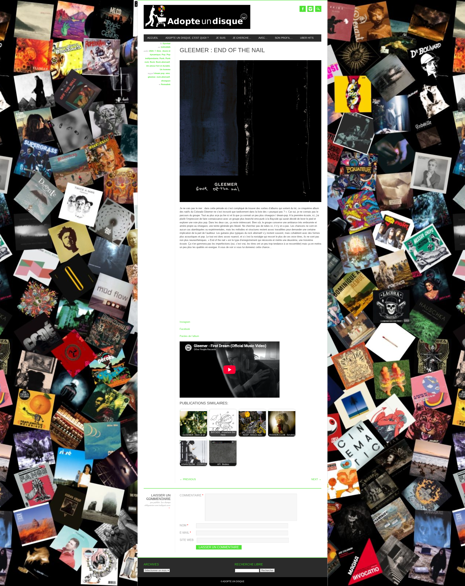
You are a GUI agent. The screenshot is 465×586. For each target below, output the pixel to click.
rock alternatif (163, 77)
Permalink (165, 84)
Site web (187, 539)
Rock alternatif (163, 62)
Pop (163, 54)
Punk (161, 58)
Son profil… (284, 37)
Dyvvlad (166, 43)
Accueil (152, 37)
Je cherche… (242, 37)
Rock (152, 62)
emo (168, 73)
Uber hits (307, 37)
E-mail (185, 532)
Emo (159, 51)
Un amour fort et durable (158, 66)
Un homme (165, 69)
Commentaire (191, 495)
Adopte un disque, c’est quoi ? (187, 37)
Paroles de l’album (189, 336)
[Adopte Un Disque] (197, 28)
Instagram (310, 9)
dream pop (159, 73)
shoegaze (165, 81)
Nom (184, 525)
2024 (151, 51)
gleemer (151, 77)
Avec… (263, 37)
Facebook (303, 9)
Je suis (220, 37)
